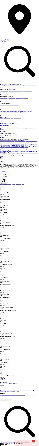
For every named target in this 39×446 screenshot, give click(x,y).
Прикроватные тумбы (6, 118)
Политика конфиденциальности (14, 391)
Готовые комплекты (4, 125)
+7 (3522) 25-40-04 (8, 39)
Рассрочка (8, 441)
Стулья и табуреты (6, 112)
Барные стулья (11, 112)
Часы (11, 135)
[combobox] (4, 80)
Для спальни (2, 99)
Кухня (7, 84)
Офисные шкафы (16, 105)
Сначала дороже (21, 184)
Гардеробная (19, 84)
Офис (12, 84)
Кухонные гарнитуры (9, 123)
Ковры (4, 135)
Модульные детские (22, 128)
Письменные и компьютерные (14, 111)
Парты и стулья (21, 112)
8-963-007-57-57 (4, 171)
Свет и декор (3, 131)
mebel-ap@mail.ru (22, 395)
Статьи (17, 390)
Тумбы (1, 118)
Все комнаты (26, 139)
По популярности (3, 184)
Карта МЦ (8, 440)
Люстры (5, 134)
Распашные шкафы (10, 105)
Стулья (1, 112)
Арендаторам (2, 39)
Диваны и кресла (4, 87)
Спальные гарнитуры (8, 99)
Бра (7, 134)
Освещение (2, 134)
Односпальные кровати (18, 98)
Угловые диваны (11, 91)
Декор (1, 135)
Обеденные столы (6, 111)
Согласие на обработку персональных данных (25, 390)
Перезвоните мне (3, 399)
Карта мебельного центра (11, 390)
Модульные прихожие (29, 128)
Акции (11, 440)
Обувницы (19, 118)
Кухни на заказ (15, 123)
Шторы (6, 135)
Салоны (4, 41)
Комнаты (2, 137)
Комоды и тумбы (3, 113)
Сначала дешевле (15, 184)
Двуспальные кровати (11, 98)
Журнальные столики (22, 111)
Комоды (1, 117)
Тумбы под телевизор (13, 118)
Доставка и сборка (3, 441)
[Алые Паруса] (3, 40)
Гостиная (2, 84)
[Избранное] (0, 81)
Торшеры (16, 134)
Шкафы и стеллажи (4, 101)
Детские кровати (25, 98)
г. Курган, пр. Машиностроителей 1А (6, 395)
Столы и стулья (3, 107)
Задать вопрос (9, 399)
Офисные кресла (16, 112)
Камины (8, 135)
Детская (10, 84)
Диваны (1, 91)
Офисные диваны (29, 91)
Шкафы (1, 105)
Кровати (1, 98)
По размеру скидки (9, 184)
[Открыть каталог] (0, 83)
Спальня (5, 84)
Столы (1, 111)
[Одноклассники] (0, 445)
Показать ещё (3, 378)
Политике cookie (20, 443)
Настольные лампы (11, 134)
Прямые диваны (5, 91)
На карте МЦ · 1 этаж (5, 174)
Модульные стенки (16, 128)
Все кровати (5, 98)
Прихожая (15, 84)
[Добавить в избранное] (0, 188)
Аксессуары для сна (15, 99)
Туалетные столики (29, 111)
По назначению (2, 128)
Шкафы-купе (5, 105)
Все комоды (5, 117)
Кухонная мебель (3, 123)
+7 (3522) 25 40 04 (16, 395)
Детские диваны (23, 91)
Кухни (1, 120)
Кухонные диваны (17, 91)
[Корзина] (1, 81)
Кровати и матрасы (4, 94)
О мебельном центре (3, 390)
